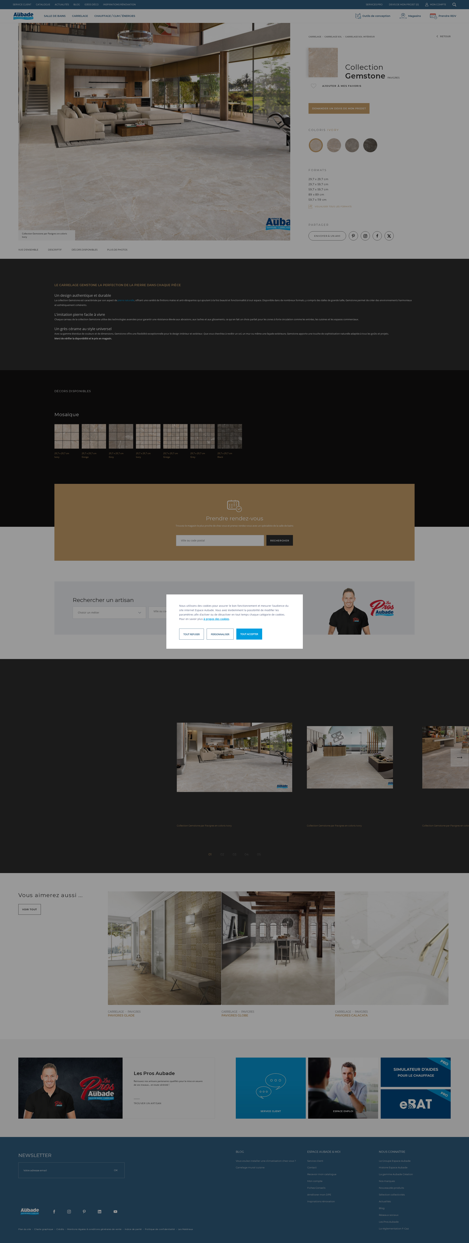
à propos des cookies (216, 619)
